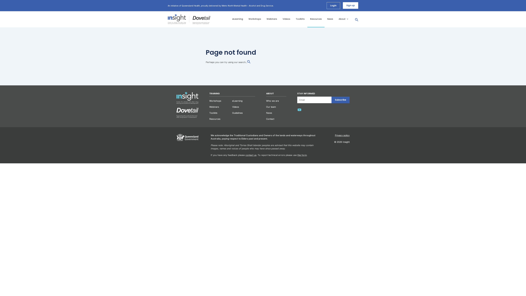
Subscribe (340, 99)
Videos (286, 19)
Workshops (254, 19)
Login (333, 5)
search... (242, 62)
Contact (270, 119)
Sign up (350, 5)
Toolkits (300, 19)
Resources (316, 19)
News (330, 19)
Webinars (272, 19)
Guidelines (237, 113)
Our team (271, 107)
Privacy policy (342, 135)
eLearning (237, 19)
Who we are (272, 100)
